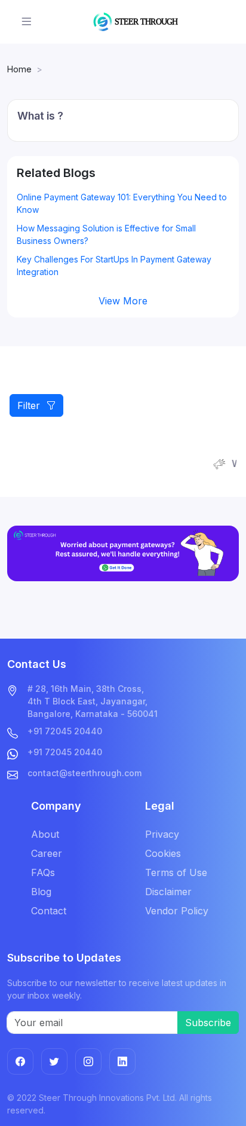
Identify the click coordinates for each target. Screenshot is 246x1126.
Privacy (162, 834)
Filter (31, 405)
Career (46, 853)
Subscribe (208, 1023)
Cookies (163, 853)
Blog (41, 892)
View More (123, 301)
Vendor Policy (176, 911)
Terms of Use (176, 872)
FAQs (43, 872)
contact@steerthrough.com (84, 773)
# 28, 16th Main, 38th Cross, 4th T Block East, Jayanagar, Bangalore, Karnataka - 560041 (92, 701)
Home (19, 69)
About (45, 834)
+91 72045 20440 (64, 731)
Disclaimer (168, 892)
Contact (48, 911)
